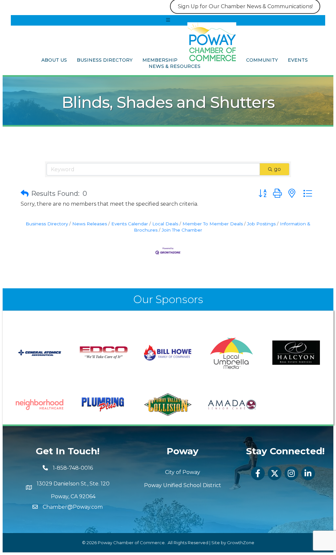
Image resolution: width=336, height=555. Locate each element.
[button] (25, 193)
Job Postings (261, 223)
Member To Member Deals (212, 223)
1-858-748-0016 (73, 468)
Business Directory (105, 60)
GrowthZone (240, 542)
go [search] (277, 169)
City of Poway (182, 472)
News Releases (89, 223)
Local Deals (165, 223)
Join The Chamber (182, 230)
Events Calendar (129, 223)
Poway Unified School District (182, 485)
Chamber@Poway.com (73, 507)
